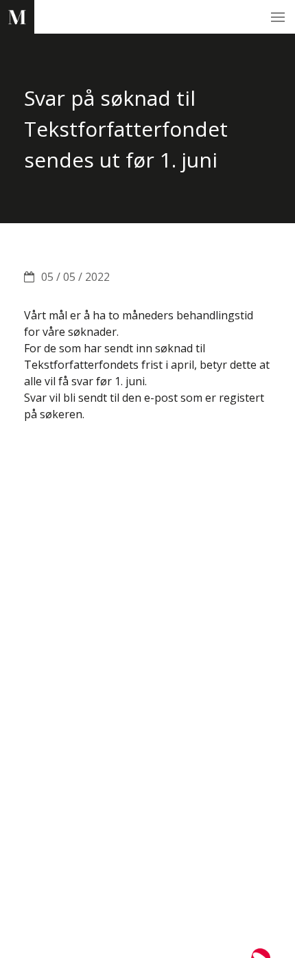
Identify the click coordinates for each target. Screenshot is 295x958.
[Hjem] (17, 17)
